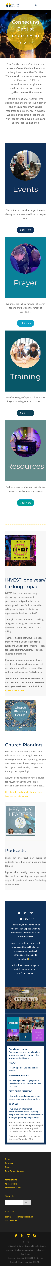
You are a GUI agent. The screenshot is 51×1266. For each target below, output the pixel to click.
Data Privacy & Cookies (15, 1171)
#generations (11, 1183)
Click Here (25, 229)
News (7, 1159)
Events (8, 1167)
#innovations (11, 1179)
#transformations (13, 1187)
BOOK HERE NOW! (14, 690)
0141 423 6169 (11, 1220)
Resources (9, 1163)
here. (30, 958)
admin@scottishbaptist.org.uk (19, 1216)
